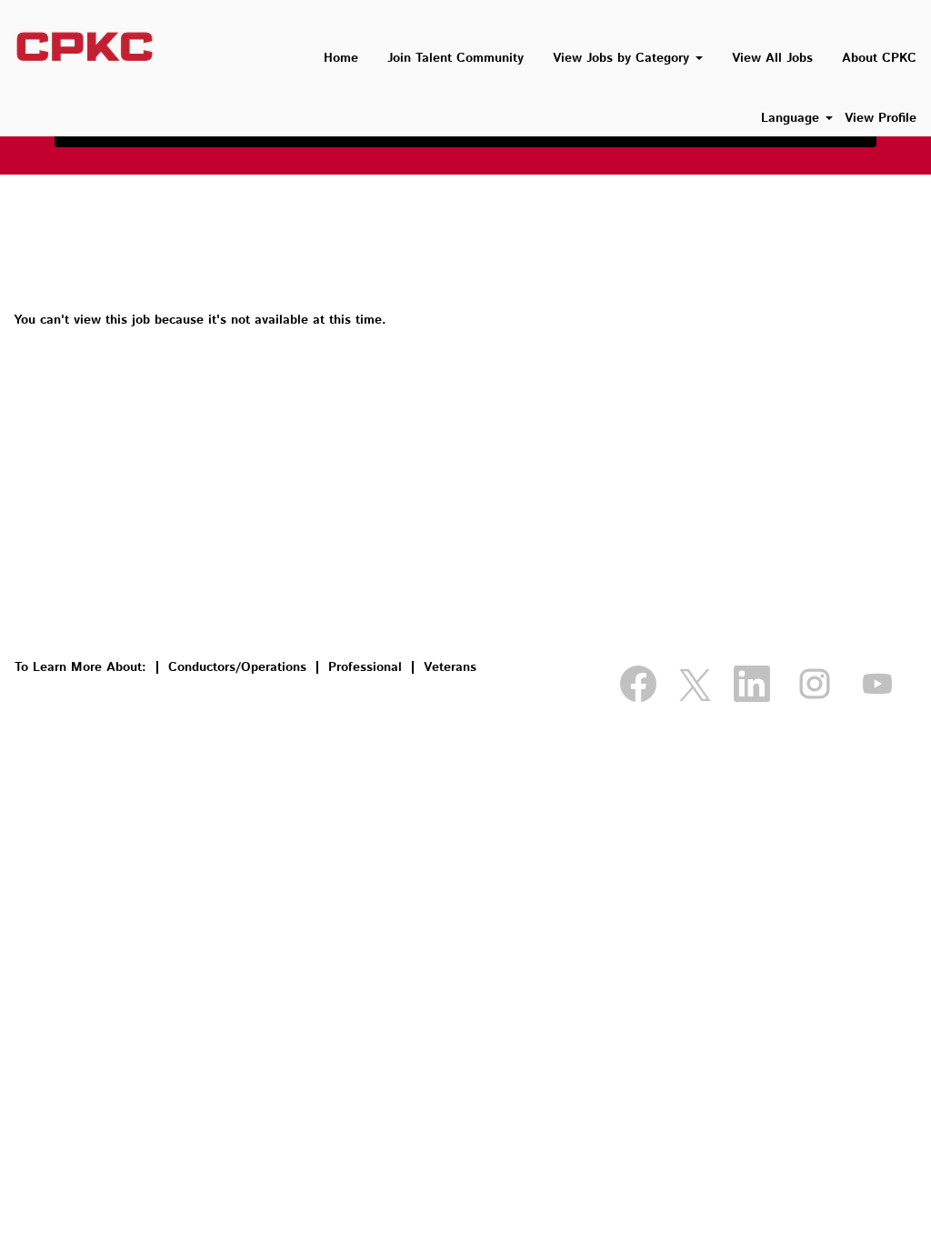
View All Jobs (772, 58)
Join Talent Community (455, 58)
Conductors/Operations (237, 667)
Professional (365, 667)
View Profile (880, 118)
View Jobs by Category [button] (623, 58)
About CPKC (879, 58)
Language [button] (792, 118)
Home (341, 58)
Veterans (450, 667)
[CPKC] (85, 46)
